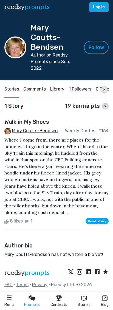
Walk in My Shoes (26, 122)
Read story (97, 221)
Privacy (39, 284)
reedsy (27, 7)
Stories (84, 304)
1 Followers (80, 89)
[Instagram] (79, 272)
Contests (58, 304)
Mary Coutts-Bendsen (35, 130)
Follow (96, 47)
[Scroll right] (104, 89)
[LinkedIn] (88, 272)
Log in (99, 7)
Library (57, 89)
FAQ (8, 284)
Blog (105, 304)
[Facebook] (97, 272)
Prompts (32, 304)
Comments (34, 89)
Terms (22, 284)
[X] (70, 272)
